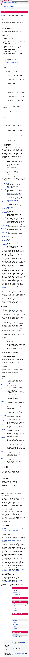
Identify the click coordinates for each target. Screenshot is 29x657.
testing (14, 608)
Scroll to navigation (7, 12)
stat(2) (4, 530)
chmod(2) (3, 15)
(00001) (5, 244)
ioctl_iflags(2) (11, 457)
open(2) (21, 528)
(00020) (5, 228)
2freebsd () (17, 636)
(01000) (5, 201)
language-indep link (17, 590)
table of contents (17, 598)
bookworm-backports (18, 606)
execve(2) (9, 187)
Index (5, 2)
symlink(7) (15, 530)
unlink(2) (9, 207)
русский (15, 628)
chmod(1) (4, 528)
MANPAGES (6, 0)
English (14, 618)
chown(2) (9, 200)
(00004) (5, 236)
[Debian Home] (2, 3)
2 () (15, 634)
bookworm (7, 8)
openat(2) (10, 350)
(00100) (5, 217)
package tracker (17, 592)
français (15, 620)
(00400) (5, 208)
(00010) (5, 232)
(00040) (5, 225)
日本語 (14, 622)
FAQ (19, 2)
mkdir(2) (16, 200)
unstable (15, 610)
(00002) (5, 240)
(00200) (5, 212)
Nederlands (15, 624)
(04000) (5, 183)
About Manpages (12, 2)
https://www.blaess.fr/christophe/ (11, 540)
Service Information (9, 6)
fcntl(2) (19, 194)
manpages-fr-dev (13, 8)
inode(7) (4, 287)
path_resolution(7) (12, 383)
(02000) (5, 189)
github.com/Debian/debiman (18, 653)
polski (14, 626)
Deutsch (15, 616)
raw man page (16, 594)
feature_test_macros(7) (11, 62)
